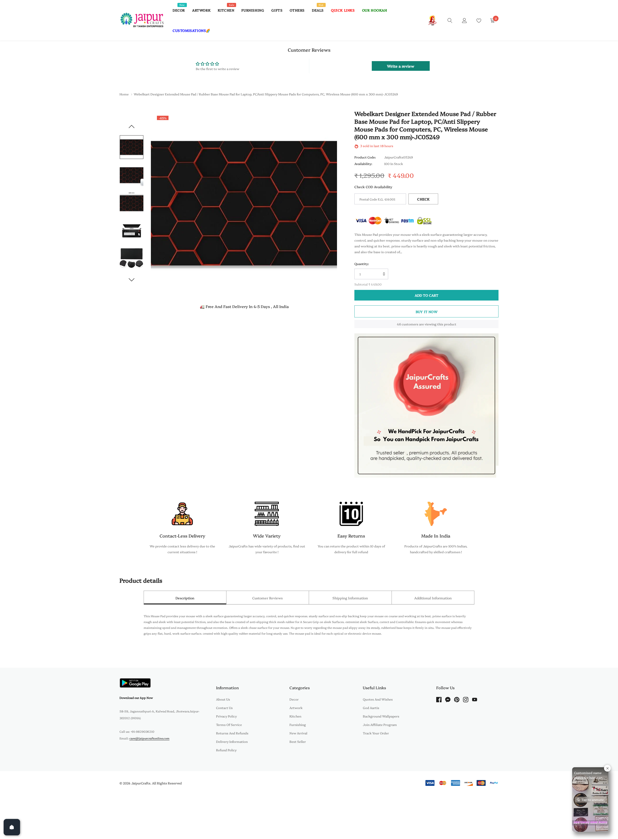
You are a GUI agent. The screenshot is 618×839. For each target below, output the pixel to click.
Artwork (201, 10)
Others (297, 10)
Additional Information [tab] (433, 597)
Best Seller (297, 741)
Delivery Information (232, 741)
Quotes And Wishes (378, 699)
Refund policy (226, 750)
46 (399, 324)
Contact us (224, 707)
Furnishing (252, 10)
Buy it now (426, 311)
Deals (318, 10)
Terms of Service (229, 724)
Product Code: (365, 157)
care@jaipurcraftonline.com (149, 738)
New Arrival (298, 733)
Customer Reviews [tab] (267, 597)
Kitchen (226, 10)
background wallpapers (381, 716)
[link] (450, 20)
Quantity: (361, 263)
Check (423, 199)
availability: (363, 164)
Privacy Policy (226, 716)
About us (223, 699)
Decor (179, 10)
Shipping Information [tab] (350, 597)
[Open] (12, 827)
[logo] (142, 20)
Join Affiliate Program (380, 724)
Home (124, 94)
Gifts (276, 10)
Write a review (400, 66)
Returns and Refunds (232, 733)
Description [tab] (185, 597)
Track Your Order (376, 733)
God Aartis (371, 707)
